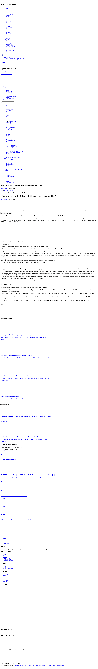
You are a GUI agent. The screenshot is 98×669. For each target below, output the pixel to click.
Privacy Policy (7, 450)
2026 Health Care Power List (12, 163)
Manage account (6, 57)
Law (7, 112)
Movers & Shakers (10, 95)
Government (8, 110)
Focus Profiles (6, 141)
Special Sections (9, 132)
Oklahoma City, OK (10, 19)
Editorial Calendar (7, 576)
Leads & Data (6, 135)
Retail (7, 118)
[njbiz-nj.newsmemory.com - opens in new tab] (6, 647)
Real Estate (8, 117)
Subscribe (10, 74)
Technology (8, 122)
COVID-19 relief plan (15, 220)
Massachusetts (9, 27)
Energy (7, 108)
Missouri (8, 31)
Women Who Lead (10, 142)
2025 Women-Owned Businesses (13, 157)
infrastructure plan (34, 220)
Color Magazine (9, 23)
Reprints (7, 172)
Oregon (7, 41)
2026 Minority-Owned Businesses (13, 152)
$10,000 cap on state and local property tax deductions (43, 251)
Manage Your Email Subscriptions (13, 59)
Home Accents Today (10, 47)
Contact (4, 567)
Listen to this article (7, 213)
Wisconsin (8, 38)
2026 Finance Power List (11, 164)
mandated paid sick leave (56, 273)
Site (4, 190)
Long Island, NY (9, 13)
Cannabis (8, 105)
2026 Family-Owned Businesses (13, 154)
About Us (5, 566)
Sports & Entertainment (11, 120)
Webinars (8, 134)
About (7, 90)
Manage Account (6, 558)
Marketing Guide (6, 577)
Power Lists (5, 158)
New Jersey (8, 16)
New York (8, 32)
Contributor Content (10, 98)
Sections (5, 124)
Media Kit (5, 581)
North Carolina (9, 33)
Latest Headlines (9, 190)
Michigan (8, 28)
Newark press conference (68, 259)
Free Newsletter (4, 74)
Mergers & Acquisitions (11, 145)
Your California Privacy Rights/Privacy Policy (38, 665)
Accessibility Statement (8, 568)
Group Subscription (10, 176)
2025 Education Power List (11, 166)
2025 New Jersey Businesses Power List (14, 169)
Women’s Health (9, 147)
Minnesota (8, 15)
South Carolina (9, 21)
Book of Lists (9, 91)
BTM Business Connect (11, 96)
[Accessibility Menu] (2, 55)
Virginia (7, 22)
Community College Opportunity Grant (61, 268)
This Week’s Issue (9, 129)
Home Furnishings (7, 43)
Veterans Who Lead (10, 148)
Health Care (8, 111)
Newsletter (5, 580)
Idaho (7, 9)
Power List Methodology (11, 159)
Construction (6, 39)
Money (7, 115)
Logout (4, 555)
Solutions (5, 575)
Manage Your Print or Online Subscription (15, 58)
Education (8, 106)
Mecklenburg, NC (10, 14)
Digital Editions (9, 130)
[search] (1, 102)
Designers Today (9, 44)
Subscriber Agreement (8, 560)
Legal (4, 25)
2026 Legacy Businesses (11, 153)
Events (4, 87)
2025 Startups (9, 156)
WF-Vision (8, 52)
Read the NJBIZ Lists (10, 140)
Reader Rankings (9, 126)
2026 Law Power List (10, 165)
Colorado (8, 8)
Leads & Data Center (7, 89)
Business (5, 7)
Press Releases (6, 93)
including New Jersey (46, 276)
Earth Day (8, 144)
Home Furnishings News (11, 49)
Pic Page (8, 128)
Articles (4, 579)
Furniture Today (9, 45)
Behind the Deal (9, 97)
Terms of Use (18, 665)
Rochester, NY (9, 20)
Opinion (7, 116)
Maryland (8, 26)
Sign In (3, 62)
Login (4, 554)
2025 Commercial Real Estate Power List (14, 168)
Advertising (5, 99)
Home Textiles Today (10, 50)
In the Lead (5, 150)
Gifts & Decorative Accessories (12, 46)
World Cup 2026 (12, 121)
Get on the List (9, 92)
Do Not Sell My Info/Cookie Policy (56, 665)
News (4, 86)
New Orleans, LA (9, 17)
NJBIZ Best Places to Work (6, 71)
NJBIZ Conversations (10, 127)
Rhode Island (8, 34)
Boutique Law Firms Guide (11, 146)
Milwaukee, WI (9, 40)
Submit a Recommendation (11, 160)
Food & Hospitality (10, 109)
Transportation (9, 123)
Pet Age (7, 51)
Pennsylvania (8, 10)
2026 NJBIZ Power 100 (11, 162)
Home (2, 190)
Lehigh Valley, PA (10, 11)
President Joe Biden (7, 241)
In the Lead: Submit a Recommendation (14, 151)
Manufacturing (9, 114)
